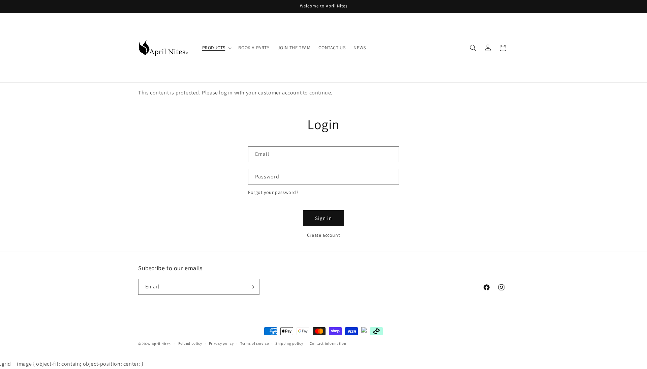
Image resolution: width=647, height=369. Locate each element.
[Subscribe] (251, 287)
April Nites (161, 343)
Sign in (323, 218)
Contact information (328, 343)
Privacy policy (221, 343)
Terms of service (254, 343)
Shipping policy (289, 343)
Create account (323, 235)
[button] (216, 47)
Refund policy (190, 343)
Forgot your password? (273, 192)
